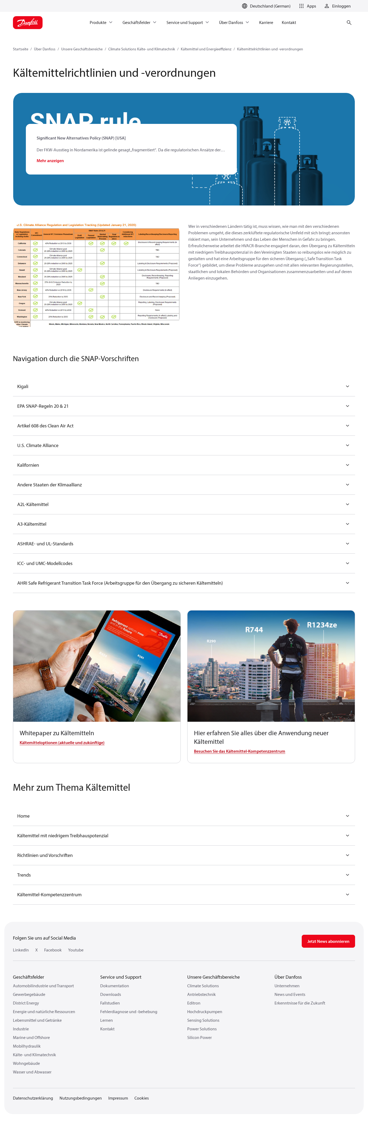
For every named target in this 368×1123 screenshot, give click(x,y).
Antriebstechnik (201, 994)
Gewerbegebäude (29, 994)
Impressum (118, 1098)
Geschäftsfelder (28, 977)
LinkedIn (21, 950)
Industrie (21, 1028)
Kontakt (107, 1028)
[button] (306, 6)
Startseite (20, 49)
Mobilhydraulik (27, 1046)
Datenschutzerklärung (33, 1098)
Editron (193, 1003)
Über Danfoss (44, 49)
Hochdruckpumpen (204, 1011)
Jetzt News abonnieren (328, 941)
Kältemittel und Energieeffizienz (206, 49)
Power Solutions (202, 1028)
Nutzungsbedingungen (81, 1098)
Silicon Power (199, 1037)
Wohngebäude (26, 1063)
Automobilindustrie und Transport (43, 985)
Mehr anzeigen (50, 160)
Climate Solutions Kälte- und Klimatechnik (141, 49)
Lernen (106, 1020)
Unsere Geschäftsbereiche (82, 49)
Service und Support (120, 977)
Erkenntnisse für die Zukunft (300, 1003)
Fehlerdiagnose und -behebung (128, 1011)
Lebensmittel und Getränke (37, 1020)
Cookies (141, 1098)
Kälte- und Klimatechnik (34, 1054)
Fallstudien (110, 1003)
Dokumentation (114, 985)
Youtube (76, 950)
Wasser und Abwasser (32, 1072)
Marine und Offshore (31, 1037)
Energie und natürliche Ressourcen (44, 1011)
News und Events (290, 994)
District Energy (26, 1003)
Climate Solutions (203, 985)
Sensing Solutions (203, 1020)
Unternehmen (287, 985)
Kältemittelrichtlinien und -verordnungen (270, 49)
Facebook (53, 950)
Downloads (110, 994)
